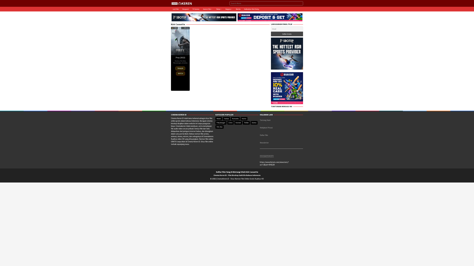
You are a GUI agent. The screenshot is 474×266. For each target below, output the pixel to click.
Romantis (235, 119)
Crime (230, 123)
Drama (177, 61)
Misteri (219, 119)
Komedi (238, 123)
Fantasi (226, 119)
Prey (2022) (180, 57)
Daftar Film (264, 135)
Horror (244, 119)
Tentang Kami (265, 120)
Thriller (246, 123)
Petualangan (177, 63)
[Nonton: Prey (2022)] (180, 41)
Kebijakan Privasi (266, 127)
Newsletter (264, 142)
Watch (180, 73)
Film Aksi (183, 61)
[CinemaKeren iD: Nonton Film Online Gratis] (181, 3)
